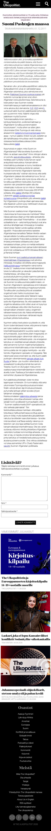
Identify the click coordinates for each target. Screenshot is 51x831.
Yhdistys (25, 785)
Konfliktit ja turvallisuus (25, 732)
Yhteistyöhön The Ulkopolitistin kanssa (25, 792)
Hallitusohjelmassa (12, 266)
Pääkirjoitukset (25, 747)
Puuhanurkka (25, 761)
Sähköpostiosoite (9, 511)
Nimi (3, 503)
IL (44, 108)
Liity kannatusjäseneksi (26, 807)
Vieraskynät (26, 789)
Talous (25, 739)
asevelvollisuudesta (22, 157)
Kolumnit (25, 754)
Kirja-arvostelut (25, 757)
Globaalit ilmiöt (25, 736)
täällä (17, 144)
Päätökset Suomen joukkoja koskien (25, 95)
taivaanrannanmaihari (19, 29)
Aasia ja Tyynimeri (25, 714)
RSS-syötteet (25, 803)
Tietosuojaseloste (25, 796)
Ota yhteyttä (25, 778)
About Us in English (25, 800)
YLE (31, 108)
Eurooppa (25, 725)
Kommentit (25, 750)
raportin (7, 446)
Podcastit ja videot (25, 743)
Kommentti (6, 475)
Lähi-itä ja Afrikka (25, 718)
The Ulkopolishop (25, 810)
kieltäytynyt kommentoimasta (27, 133)
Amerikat (25, 721)
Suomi (25, 728)
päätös (18, 193)
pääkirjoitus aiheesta (28, 396)
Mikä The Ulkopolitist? (25, 774)
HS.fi (36, 108)
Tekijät (25, 781)
